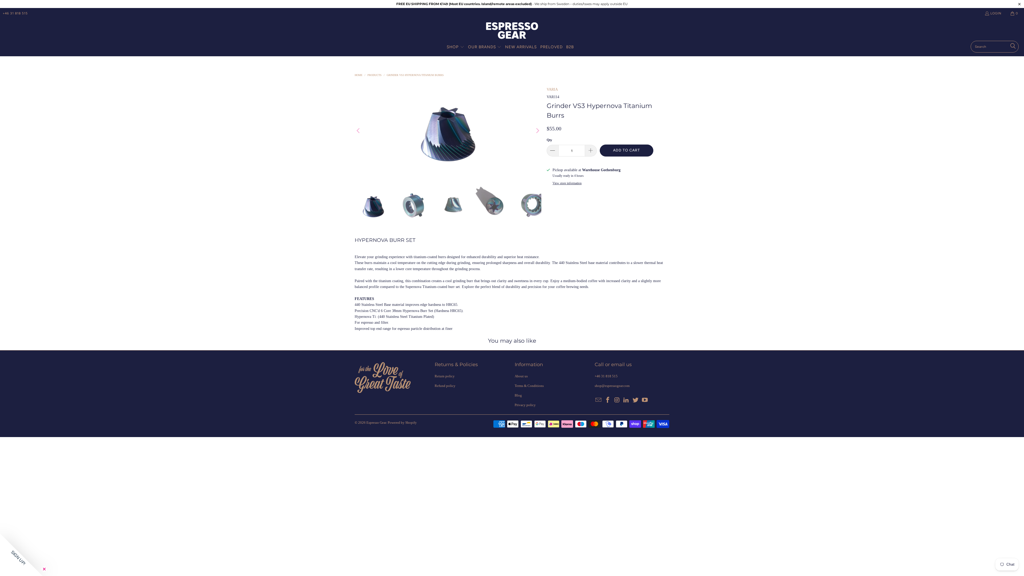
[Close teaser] (44, 569)
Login (995, 13)
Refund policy (445, 386)
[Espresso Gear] (512, 31)
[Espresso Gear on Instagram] (617, 400)
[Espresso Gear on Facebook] (608, 400)
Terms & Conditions (529, 386)
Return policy (445, 376)
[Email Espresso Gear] (599, 400)
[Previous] (358, 131)
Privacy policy (525, 405)
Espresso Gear (376, 423)
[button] (455, 47)
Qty (549, 140)
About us (521, 376)
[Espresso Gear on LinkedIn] (626, 400)
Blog (518, 395)
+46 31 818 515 (15, 13)
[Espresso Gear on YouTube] (645, 400)
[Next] (537, 131)
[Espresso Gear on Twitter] (636, 400)
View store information (567, 183)
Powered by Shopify (402, 423)
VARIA (552, 89)
